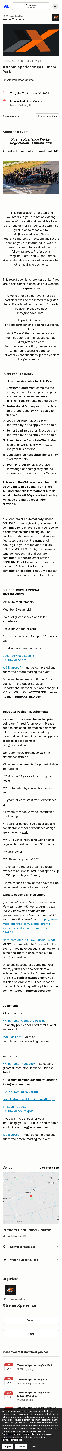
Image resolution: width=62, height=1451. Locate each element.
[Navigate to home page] (6, 6)
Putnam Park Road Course (18, 80)
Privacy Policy (28, 1434)
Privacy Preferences (12, 1440)
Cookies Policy (9, 1434)
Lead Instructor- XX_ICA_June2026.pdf (29, 1099)
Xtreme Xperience (14, 19)
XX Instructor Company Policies (24, 1020)
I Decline (21, 1446)
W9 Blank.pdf (12, 667)
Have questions (48, 116)
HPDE (5, 16)
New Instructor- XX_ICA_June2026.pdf (29, 940)
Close (34, 1446)
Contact (31, 1320)
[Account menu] (55, 6)
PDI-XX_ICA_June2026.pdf (21, 1091)
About (31, 1333)
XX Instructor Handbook (19, 1063)
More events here (49, 1167)
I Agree (7, 1446)
